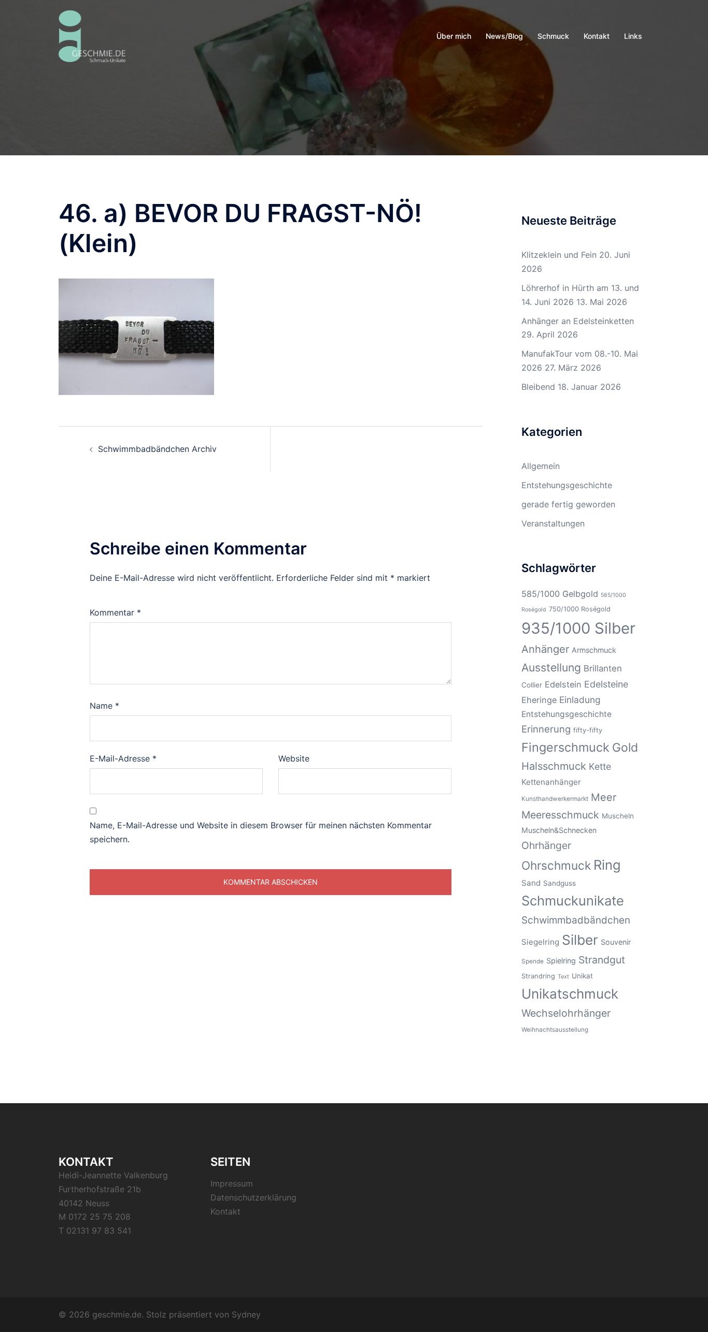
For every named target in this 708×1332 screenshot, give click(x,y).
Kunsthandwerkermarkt (554, 798)
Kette (600, 766)
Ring (607, 865)
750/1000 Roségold (580, 609)
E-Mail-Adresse (123, 758)
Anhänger (545, 649)
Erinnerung (546, 729)
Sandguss (559, 883)
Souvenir (616, 942)
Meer (603, 797)
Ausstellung (551, 667)
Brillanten (603, 668)
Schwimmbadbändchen (575, 920)
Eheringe (539, 700)
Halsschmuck (553, 766)
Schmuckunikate (572, 900)
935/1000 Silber (578, 628)
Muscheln (618, 816)
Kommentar (115, 612)
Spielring (561, 960)
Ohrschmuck (556, 865)
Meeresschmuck (560, 815)
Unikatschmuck (569, 994)
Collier (531, 685)
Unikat (582, 976)
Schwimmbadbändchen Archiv (157, 449)
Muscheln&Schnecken (559, 830)
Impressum (231, 1183)
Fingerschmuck (565, 747)
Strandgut (601, 960)
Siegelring (540, 942)
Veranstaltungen (553, 523)
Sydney (246, 1314)
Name (104, 705)
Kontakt (597, 36)
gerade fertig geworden (568, 504)
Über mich (453, 36)
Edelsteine (606, 684)
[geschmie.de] (92, 35)
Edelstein (563, 684)
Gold (625, 747)
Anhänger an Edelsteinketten (577, 321)
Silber (580, 940)
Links (633, 36)
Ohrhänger (546, 845)
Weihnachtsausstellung (554, 1029)
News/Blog (504, 36)
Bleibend (538, 387)
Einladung (580, 699)
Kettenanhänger (551, 782)
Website (293, 758)
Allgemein (540, 466)
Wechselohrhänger (566, 1013)
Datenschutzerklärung (253, 1197)
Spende (532, 961)
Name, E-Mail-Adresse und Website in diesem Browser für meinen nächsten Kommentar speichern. (261, 832)
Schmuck (553, 36)
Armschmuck (594, 650)
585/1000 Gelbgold (559, 594)
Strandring (538, 976)
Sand (531, 883)
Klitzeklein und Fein (559, 255)
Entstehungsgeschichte (566, 485)
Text (563, 976)
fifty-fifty (587, 730)
